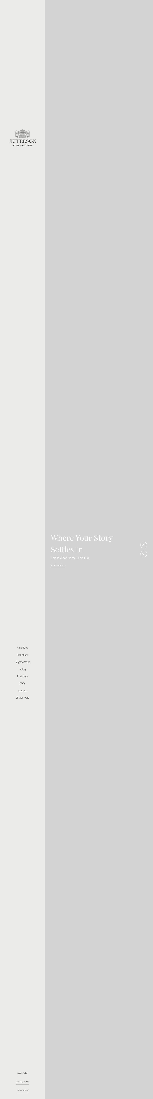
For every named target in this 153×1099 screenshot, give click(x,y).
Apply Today (22, 1073)
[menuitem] (22, 647)
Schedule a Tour (22, 1081)
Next (143, 554)
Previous (143, 545)
